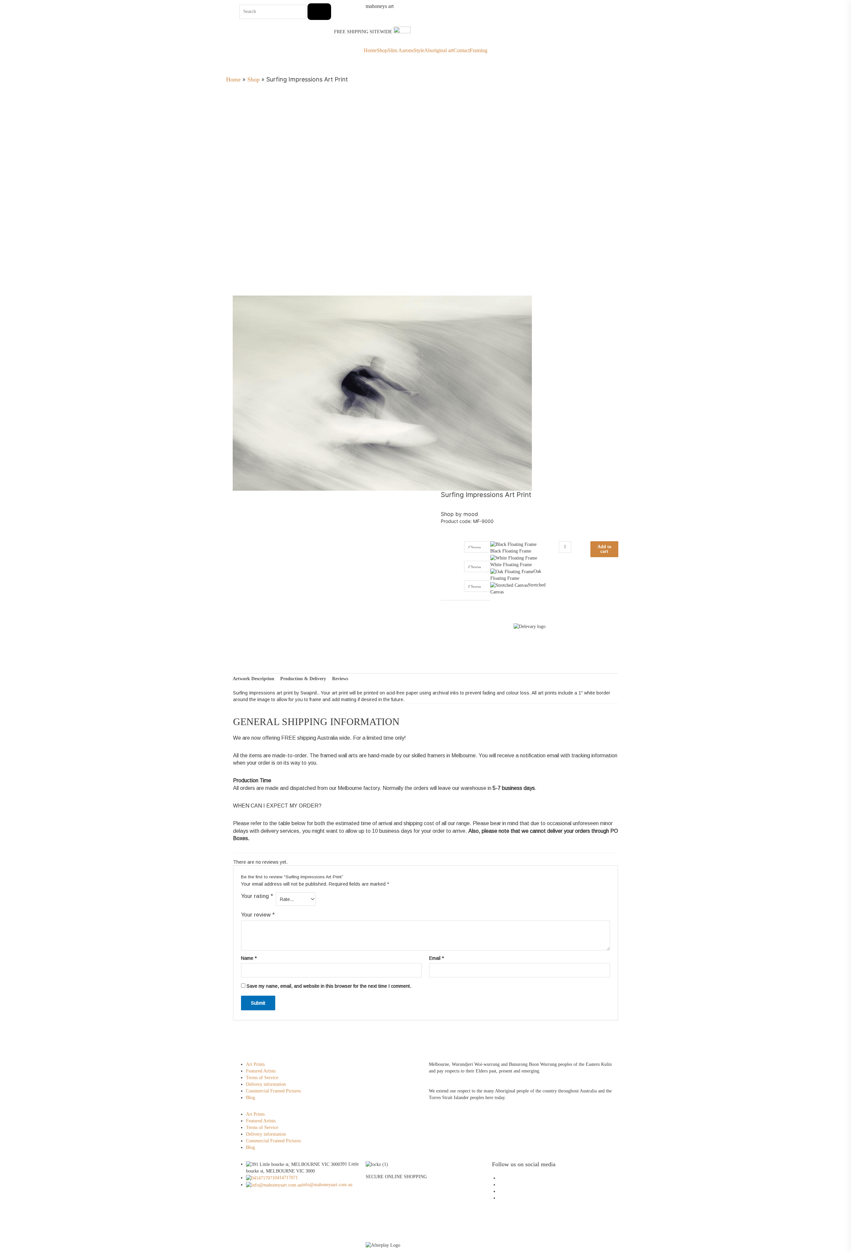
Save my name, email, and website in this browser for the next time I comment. (329, 986)
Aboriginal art (438, 50)
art (380, 6)
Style (419, 50)
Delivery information (266, 1084)
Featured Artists (261, 1070)
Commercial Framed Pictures (273, 1090)
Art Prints (255, 1064)
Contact (461, 50)
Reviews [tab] (340, 678)
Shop (382, 50)
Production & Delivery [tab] (303, 678)
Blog (250, 1097)
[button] (330, 1107)
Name (249, 958)
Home (370, 50)
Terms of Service (262, 1077)
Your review (258, 915)
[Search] (319, 11)
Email (436, 958)
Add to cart (604, 549)
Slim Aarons (401, 50)
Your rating (257, 896)
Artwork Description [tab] (253, 678)
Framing (478, 50)
